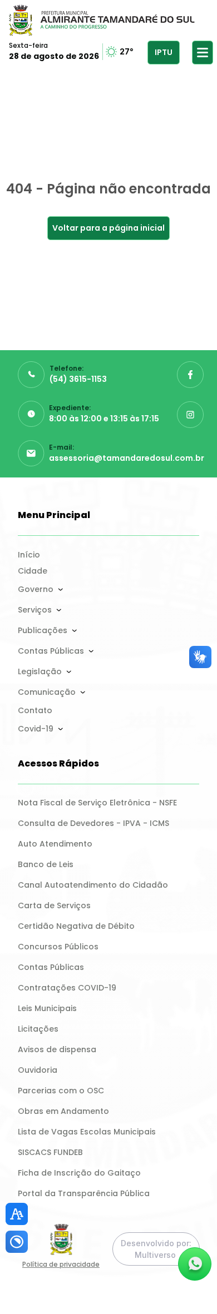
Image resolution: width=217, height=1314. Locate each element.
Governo (35, 589)
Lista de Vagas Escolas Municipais (87, 1131)
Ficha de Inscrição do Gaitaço (79, 1172)
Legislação (40, 671)
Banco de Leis (45, 864)
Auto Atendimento (55, 843)
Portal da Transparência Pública (84, 1193)
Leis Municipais (47, 1008)
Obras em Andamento (63, 1111)
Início (29, 554)
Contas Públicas (51, 650)
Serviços (35, 609)
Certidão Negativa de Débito (76, 926)
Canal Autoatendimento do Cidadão (93, 884)
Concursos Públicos (58, 946)
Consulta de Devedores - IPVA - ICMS (93, 823)
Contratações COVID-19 (67, 987)
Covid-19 (35, 728)
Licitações (38, 1028)
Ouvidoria (37, 1070)
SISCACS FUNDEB (50, 1152)
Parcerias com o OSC (61, 1090)
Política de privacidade (61, 1264)
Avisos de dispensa (57, 1049)
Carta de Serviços (54, 905)
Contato (35, 710)
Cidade (32, 570)
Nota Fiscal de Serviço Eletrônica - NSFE (97, 802)
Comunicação (47, 692)
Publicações (42, 630)
